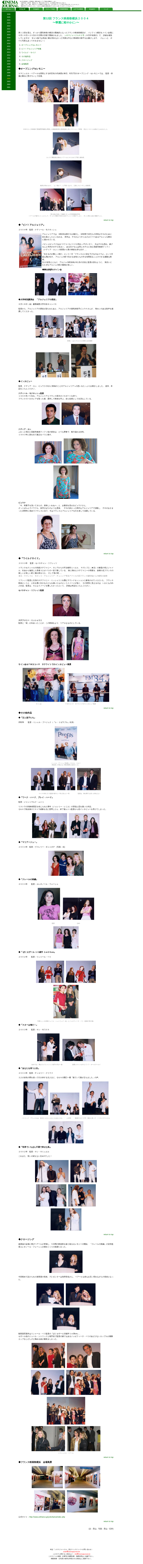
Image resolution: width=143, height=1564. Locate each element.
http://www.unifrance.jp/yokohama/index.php (47, 1517)
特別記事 (22, 9)
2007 (8, 70)
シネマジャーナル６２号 (74, 35)
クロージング (26, 60)
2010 (8, 61)
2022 (8, 26)
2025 (8, 17)
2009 (8, 64)
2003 (8, 81)
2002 (8, 84)
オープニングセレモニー (31, 45)
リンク (106, 9)
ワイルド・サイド (28, 52)
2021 (8, 29)
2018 (8, 37)
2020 (8, 32)
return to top (108, 220)
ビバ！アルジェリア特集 (31, 49)
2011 (8, 58)
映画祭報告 (64, 9)
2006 (8, 72)
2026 (8, 14)
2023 (8, 23)
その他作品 (25, 56)
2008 (8, 67)
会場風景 (25, 64)
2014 (8, 49)
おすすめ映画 (78, 9)
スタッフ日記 (50, 9)
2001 (8, 87)
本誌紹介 (92, 9)
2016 (8, 43)
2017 (8, 40)
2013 (8, 52)
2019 (8, 34)
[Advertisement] (128, 54)
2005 (8, 75)
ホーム (8, 9)
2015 (8, 46)
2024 (8, 20)
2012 (8, 55)
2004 (8, 78)
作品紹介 (36, 9)
